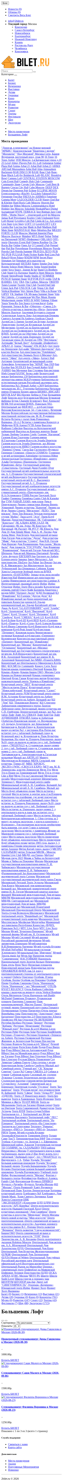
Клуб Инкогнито (38, 626)
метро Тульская (27, 852)
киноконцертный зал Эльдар (17, 605)
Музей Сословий (21, 937)
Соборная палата (19, 1074)
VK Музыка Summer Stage (39, 294)
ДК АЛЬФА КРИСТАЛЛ (29, 522)
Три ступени (53, 1138)
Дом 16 (5, 531)
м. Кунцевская (29, 736)
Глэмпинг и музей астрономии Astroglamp (30, 454)
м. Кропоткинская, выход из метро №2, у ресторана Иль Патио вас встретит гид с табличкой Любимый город (28, 730)
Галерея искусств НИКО (15, 446)
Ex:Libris (36, 193)
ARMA (56, 166)
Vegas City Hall (45, 288)
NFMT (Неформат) (29, 239)
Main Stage (7, 230)
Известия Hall (9, 577)
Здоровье (13, 95)
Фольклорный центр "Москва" (27, 1175)
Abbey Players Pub (21, 163)
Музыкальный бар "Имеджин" (34, 952)
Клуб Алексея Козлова (48, 623)
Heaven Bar (47, 202)
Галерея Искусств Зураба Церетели (36, 440)
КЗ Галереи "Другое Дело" (32, 595)
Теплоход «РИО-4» (35, 1129)
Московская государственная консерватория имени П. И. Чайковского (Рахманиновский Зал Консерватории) (25, 870)
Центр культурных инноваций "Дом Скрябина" (25, 1210)
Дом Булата (22, 535)
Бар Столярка (35, 370)
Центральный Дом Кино (39, 1248)
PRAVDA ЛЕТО (42, 251)
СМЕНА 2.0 (40, 1071)
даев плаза (37, 501)
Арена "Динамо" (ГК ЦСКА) (30, 345)
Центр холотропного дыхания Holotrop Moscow (31, 1241)
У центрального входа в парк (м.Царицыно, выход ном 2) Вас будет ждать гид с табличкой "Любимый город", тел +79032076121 (30, 1153)
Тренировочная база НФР (30, 1138)
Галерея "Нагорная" (49, 434)
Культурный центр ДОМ (15, 693)
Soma (37, 266)
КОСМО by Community (21, 666)
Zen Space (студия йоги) (32, 303)
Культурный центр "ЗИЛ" (16, 684)
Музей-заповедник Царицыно (25, 942)
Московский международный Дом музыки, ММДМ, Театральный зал (25, 903)
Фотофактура (28, 1178)
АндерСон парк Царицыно (25, 336)
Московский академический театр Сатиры (30, 875)
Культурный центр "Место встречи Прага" (27, 686)
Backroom (6, 172)
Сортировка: (8, 1322)
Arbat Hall (36, 166)
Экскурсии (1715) (39, 1303)
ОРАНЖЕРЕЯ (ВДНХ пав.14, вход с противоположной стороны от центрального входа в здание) (30, 973)
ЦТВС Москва (19, 1275)
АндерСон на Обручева (23, 333)
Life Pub (30, 221)
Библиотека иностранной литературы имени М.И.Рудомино (29, 378)
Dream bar (7, 190)
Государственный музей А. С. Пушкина (24, 483)
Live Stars (6, 224)
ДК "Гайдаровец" (47, 519)
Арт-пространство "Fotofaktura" (38, 352)
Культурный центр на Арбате (36, 696)
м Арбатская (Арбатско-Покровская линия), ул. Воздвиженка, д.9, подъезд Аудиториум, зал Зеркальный (29, 720)
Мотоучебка (38, 922)
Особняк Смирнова (20, 983)
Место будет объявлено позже (18, 791)
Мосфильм (24, 922)
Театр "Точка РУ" (44, 1092)
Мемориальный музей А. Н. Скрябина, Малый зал (30, 788)
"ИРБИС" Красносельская (16, 150)
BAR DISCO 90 (22, 172)
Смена (28, 1071)
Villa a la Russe (48, 291)
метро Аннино (9, 849)
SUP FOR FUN (36, 278)
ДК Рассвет (20, 528)
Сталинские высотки (13, 1080)
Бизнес (12, 83)
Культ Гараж (19, 678)
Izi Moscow (54, 214)
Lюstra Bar (7, 227)
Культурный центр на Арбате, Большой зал (26, 699)
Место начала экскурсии (23, 836)
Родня (42, 1047)
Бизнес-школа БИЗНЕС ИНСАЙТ (40, 391)
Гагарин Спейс (28, 434)
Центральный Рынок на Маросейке (21, 1266)
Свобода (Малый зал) (46, 1065)
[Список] (2, 1320)
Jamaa (4, 217)
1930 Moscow (23, 160)
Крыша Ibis (50, 669)
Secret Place (46, 257)
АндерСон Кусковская (29, 324)
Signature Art (8, 260)
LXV (53, 224)
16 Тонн (49, 156)
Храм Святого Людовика (31, 1196)
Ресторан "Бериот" (33, 1022)
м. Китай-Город (24, 727)
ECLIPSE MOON (47, 190)
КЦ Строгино (47, 702)
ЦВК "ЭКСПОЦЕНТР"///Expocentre (18, 1201)
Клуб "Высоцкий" (35, 611)
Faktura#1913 (49, 193)
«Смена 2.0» (49, 306)
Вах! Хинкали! (51, 400)
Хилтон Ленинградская (36, 1190)
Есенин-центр (9, 559)
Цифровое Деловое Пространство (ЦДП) (24, 1272)
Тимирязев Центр (38, 1135)
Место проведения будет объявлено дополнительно (30, 838)
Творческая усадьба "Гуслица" (31, 1086)
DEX (55, 187)
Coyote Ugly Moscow (33, 184)
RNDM (28, 257)
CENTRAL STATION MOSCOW (41, 178)
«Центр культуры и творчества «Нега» (23, 309)
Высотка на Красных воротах (33, 431)
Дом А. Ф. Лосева (41, 531)
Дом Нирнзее (9, 544)
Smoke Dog (46, 263)
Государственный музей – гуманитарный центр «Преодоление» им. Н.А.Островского (28, 492)
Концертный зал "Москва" (16, 644)
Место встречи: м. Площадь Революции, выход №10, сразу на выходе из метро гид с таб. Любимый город (31, 803)
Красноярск (21, 51)
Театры (12, 113)
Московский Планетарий (35, 906)
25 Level (6, 163)
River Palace (17, 257)
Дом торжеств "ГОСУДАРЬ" (25, 547)
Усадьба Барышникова (34, 1166)
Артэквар (6, 361)
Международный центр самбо (33, 781)
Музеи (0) (6, 1300)
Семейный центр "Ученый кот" (19, 1068)
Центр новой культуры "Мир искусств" (24, 1217)
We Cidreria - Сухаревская (16, 297)
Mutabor (26, 236)
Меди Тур (45, 769)
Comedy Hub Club (29, 181)
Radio (41, 254)
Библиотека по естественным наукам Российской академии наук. (29, 381)
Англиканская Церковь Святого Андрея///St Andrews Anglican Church (30, 317)
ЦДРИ (47, 1202)
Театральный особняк (13, 1120)
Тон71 (11, 1138)
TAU (15, 281)
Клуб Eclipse (8, 620)
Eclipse (32, 190)
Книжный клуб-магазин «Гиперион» (34, 635)
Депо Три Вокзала (22, 513)
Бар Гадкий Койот (37, 367)
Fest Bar (17, 196)
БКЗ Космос (24, 394)
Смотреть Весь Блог (19, 15)
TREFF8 (54, 281)
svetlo (48, 278)
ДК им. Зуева (23, 525)
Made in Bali (34, 227)
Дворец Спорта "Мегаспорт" (23, 510)
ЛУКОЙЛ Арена (28, 717)
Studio (27, 275)
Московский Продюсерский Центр (21, 909)
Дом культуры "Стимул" (24, 541)
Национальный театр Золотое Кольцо (23, 961)
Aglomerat (47, 163)
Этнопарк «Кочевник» (40, 1284)
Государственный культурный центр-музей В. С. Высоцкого (25, 479)
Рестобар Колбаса (11, 1022)
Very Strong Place (30, 291)
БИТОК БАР (8, 394)
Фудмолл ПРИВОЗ (42, 1181)
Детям (11, 92)
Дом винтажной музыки (44, 535)
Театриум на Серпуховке (15, 1126)
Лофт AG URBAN (25, 714)
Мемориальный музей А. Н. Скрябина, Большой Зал (31, 785)
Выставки (13, 89)
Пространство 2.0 (25, 1016)
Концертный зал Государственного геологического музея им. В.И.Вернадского (30, 652)
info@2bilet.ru (16, 20)
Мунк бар (26, 955)
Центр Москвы (50, 1214)
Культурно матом (37, 678)
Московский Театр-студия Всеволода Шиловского (28, 911)
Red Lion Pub (52, 254)
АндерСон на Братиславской (32, 327)
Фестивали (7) (9, 1303)
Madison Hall (49, 227)
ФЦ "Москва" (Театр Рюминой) (29, 1186)
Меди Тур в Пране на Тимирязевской (29, 771)
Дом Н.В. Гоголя (48, 541)
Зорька (35, 574)
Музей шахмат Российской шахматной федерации (24, 939)
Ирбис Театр (20, 586)
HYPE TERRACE (25, 211)
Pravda (56, 248)
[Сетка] (6, 1320)
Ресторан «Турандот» (13, 1034)
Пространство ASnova (48, 1016)
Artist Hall (31, 169)
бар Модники (19, 370)
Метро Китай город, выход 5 (35, 849)
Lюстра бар (20, 227)
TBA (21, 281)
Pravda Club (8, 251)
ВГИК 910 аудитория (13, 403)
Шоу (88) (23, 1303)
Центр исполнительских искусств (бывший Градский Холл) (30, 1207)
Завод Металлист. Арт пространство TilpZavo (27, 561)
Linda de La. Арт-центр (48, 221)
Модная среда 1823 (12, 858)
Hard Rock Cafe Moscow (26, 202)
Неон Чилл (21, 964)
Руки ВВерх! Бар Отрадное (30, 1056)
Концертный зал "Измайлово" (31, 641)
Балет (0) (6, 1294)
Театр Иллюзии (45, 1099)
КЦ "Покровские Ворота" (24, 702)
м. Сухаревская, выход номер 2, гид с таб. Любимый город (30, 747)
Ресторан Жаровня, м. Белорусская (26, 1039)
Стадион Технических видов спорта (33, 1077)
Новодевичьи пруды (42, 967)
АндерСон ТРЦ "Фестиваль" (41, 339)
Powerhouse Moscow (40, 248)
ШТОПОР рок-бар (24, 1281)
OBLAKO (46, 239)
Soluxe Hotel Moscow (21, 266)
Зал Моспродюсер (33, 565)
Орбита (17, 977)
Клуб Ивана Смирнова (14, 626)
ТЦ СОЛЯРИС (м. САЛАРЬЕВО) (20, 1147)
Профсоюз (7, 1019)
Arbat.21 (47, 166)
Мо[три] (49, 855)
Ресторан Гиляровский (27, 1038)
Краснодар (21, 27)
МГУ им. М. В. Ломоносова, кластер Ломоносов (30, 768)
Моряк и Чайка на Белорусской (42, 858)
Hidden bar (7, 205)
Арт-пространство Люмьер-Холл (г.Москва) (26, 355)
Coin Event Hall (10, 181)
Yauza (4, 303)
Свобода (29, 1065)
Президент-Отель (38, 1010)
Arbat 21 (25, 166)
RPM (36, 257)
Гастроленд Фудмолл (46, 449)
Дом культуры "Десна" (28, 538)
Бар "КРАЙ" (37, 364)
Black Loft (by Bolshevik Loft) (23, 175)
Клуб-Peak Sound (23, 629)
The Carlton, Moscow (36, 281)
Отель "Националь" (43, 983)
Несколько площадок (40, 964)
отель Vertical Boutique (48, 992)
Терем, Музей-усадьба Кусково (26, 1132)
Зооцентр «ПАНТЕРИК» (15, 574)
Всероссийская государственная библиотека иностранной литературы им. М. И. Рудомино (31, 414)
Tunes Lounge (9, 285)
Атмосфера (7, 364)
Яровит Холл (38, 1288)
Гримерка (15, 498)
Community (46, 181)
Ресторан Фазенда (11, 1044)
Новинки (13, 1469)
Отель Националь (32, 995)
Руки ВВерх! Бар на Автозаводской (26, 1050)
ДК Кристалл (39, 525)
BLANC (45, 175)
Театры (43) (50, 1300)
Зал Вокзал (46, 562)
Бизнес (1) (18, 1294)
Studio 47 (36, 275)
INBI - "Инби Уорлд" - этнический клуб (24, 214)
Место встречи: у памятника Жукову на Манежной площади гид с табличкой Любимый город (30, 833)
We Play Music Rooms (43, 297)
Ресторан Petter (9, 1031)
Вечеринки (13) (33, 1294)
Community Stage (10, 184)
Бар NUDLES (18, 367)
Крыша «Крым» (10, 672)
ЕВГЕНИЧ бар (27, 556)
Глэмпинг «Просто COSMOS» (30, 452)
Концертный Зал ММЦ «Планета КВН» (38, 660)
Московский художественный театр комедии (29, 918)
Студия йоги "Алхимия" (15, 1083)
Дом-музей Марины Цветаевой (31, 553)
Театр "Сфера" (25, 1092)
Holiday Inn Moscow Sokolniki (18, 208)
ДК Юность (46, 528)
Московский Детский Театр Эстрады (22, 882)
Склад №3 (18, 1071)
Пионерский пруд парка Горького (39, 1007)
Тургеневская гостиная (48, 1144)
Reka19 (5, 257)
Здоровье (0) (21, 1297)
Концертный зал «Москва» (32, 647)
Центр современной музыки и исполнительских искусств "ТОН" (26, 1235)
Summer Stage (19, 278)
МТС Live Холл (30, 928)
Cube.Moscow (37, 187)
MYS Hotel (38, 236)
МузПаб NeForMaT (12, 949)
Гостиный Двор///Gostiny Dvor (36, 467)
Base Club (45, 172)
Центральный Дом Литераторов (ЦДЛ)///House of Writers (25, 1256)
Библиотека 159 (19, 376)
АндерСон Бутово (35, 321)
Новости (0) (15, 9)
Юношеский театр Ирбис (15, 1288)
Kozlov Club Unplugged (40, 217)
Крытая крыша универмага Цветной (22, 669)
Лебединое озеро (11, 708)
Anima (16, 166)
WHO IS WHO (32, 300)
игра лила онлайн (49, 574)
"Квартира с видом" (43, 150)
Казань (19, 42)
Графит (5, 498)
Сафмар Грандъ (21, 1062)
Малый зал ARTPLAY (26, 757)
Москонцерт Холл (48, 919)
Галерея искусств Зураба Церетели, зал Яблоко (28, 443)
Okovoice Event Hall (19, 242)
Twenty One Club (26, 285)
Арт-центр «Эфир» (29, 358)
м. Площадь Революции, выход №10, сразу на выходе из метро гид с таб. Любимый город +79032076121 (31, 742)
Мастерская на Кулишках (15, 760)
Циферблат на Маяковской (39, 1269)
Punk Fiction (30, 254)
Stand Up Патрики (17, 272)
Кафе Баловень (36, 589)
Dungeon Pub (20, 190)
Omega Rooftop (39, 242)
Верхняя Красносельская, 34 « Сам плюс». (25, 410)
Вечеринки (14, 86)
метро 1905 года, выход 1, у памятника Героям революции (30, 844)
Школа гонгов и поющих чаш (32, 1278)
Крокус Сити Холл (46, 666)
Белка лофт (32, 373)
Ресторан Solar (27, 1031)
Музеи (11, 104)
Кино (11, 98)
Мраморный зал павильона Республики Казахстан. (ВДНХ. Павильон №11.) (30, 925)
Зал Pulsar (33, 562)
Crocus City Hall (19, 187)
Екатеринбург (23, 36)
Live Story (18, 224)
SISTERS (26, 263)
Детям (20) (7, 1297)
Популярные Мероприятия (23, 1466)
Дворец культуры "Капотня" (31, 507)
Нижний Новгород (26, 39)
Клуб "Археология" (12, 611)
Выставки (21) (51, 1294)
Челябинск (21, 48)
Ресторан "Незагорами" (26, 1025)
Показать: (6, 1325)
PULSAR (17, 254)
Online (16, 245)
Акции (12, 1463)
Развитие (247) (21, 1300)
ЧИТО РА (34, 1275)
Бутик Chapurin (20, 400)
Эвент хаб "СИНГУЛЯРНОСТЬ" (24, 1283)
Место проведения (18, 131)
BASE (35, 172)
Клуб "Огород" (20, 614)
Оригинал (27, 977)
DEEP (48, 187)
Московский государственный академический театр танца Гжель (31, 878)
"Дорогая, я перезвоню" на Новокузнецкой (26, 147)
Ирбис (43, 583)
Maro (33, 230)
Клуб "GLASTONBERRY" (27, 608)
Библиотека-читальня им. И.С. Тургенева (30, 387)
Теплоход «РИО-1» (12, 1129)
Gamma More (8, 199)
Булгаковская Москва (36, 397)
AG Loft (36, 163)
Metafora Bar (44, 230)
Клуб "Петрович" (39, 614)
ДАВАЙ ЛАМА (21, 501)
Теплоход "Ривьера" (42, 1126)
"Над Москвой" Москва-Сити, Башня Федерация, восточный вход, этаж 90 (30, 155)
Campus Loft (15, 178)
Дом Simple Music (20, 531)
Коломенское (8, 638)
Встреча (6, 419)
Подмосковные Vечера (14, 1010)
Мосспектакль (9, 922)
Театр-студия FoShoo (38, 1111)
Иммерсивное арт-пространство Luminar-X (35, 580)
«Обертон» (35, 306)
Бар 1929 (49, 364)
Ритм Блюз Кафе (28, 1047)
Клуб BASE (51, 617)
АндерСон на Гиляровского (17, 330)
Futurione (52, 196)
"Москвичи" (8, 153)
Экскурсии (14, 122)
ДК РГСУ (33, 528)
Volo (56, 294)
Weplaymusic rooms (12, 300)
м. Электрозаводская (30, 754)
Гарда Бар (28, 449)
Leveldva (20, 221)
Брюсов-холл (15, 397)
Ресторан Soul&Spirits (48, 1031)
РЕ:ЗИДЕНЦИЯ (43, 1019)
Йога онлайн (35, 586)
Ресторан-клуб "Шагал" (36, 1044)
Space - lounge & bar (25, 269)
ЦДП (40, 1202)
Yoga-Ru (13, 303)
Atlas (40, 169)
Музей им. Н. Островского (35, 934)
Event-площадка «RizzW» (15, 193)
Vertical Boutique (10, 291)
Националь (44, 958)
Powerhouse (21, 248)
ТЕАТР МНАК (30, 1102)
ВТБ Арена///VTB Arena (27, 425)
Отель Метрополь (11, 995)
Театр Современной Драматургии (35, 1108)
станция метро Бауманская (41, 1080)
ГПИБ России (30, 495)
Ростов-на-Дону (24, 45)
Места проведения (18, 1460)
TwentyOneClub (46, 285)
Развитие (13, 107)
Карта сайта (15, 1447)
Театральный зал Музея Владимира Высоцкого (25, 1116)
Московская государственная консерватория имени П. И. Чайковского (29, 864)
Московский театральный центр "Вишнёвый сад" (30, 914)
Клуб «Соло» (27, 623)
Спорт (11, 110)
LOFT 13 (30, 224)
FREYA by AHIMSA (34, 196)
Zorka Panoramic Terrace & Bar (27, 305)
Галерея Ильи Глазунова (15, 437)
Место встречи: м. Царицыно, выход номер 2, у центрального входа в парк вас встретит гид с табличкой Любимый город (28, 812)
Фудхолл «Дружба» (12, 1184)
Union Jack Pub (9, 288)
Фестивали (14, 116)
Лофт (11, 714)
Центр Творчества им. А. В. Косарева (25, 1238)
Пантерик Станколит (24, 1001)
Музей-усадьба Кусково (47, 946)
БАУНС (20, 373)
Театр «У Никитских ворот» (30, 1095)
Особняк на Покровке (33, 980)
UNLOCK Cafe (27, 288)
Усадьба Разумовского (27, 1172)
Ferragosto (7, 196)
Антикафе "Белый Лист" (15, 342)
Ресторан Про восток (43, 1041)
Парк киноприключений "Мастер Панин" (22, 1003)
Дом (56, 528)
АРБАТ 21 (7, 345)
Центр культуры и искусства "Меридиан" (28, 1213)
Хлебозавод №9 (32, 1193)
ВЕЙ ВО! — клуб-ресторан (37, 406)
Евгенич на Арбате (47, 556)
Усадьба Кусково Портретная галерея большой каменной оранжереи (29, 1169)
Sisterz (35, 263)
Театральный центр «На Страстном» (36, 1123)
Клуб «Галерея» (49, 620)
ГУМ (9, 501)
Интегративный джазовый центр (20, 583)
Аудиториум (22, 364)
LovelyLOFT (43, 224)
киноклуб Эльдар (35, 602)
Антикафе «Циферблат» (44, 342)
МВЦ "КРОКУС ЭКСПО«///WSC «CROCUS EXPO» (23, 765)
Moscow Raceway (11, 236)
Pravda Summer (23, 251)
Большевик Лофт (18, 134)
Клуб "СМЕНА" (23, 617)
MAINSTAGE (22, 230)
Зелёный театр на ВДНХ (37, 571)
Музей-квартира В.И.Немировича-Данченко (24, 945)
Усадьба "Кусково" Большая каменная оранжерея (26, 1161)
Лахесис (46, 705)
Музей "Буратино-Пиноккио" (28, 931)
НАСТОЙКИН (28, 958)
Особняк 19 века (43, 977)
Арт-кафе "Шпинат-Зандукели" (36, 349)
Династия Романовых (23, 519)
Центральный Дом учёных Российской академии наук (30, 1259)
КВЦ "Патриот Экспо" (22, 592)
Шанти (45, 1275)
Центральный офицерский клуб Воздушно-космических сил (27, 1262)
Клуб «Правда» (10, 623)
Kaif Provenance (17, 217)
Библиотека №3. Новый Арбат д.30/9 (22, 385)
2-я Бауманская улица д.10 (46, 160)
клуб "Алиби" (52, 608)
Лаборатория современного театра (21, 705)
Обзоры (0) (14, 12)
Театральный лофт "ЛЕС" (43, 1117)
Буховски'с (36, 400)
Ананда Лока (24, 315)
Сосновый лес (38, 1074)
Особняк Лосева (10, 980)
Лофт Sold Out (45, 714)
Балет (11, 80)
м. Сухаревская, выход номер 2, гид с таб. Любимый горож (31, 750)
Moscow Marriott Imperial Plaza (36, 233)
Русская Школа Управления (34, 1059)
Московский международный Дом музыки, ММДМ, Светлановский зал (30, 899)
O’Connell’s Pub (41, 245)
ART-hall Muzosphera (13, 169)
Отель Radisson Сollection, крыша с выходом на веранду (27, 991)
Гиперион (7, 452)
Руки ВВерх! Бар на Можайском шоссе (27, 1052)
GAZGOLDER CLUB (29, 199)
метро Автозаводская (49, 845)
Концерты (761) (48, 1297)
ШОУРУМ (7, 1281)
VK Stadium (16, 294)
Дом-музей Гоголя (30, 550)
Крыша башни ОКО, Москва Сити (40, 672)
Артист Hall (47, 358)
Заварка (22, 559)
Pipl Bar (10, 248)
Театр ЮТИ (18, 1111)
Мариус (43, 757)
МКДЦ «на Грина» (33, 855)
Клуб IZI (21, 620)
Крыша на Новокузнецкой (16, 675)
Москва (39, 861)
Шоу (10, 119)
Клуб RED (33, 620)
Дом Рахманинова (27, 544)
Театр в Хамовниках (23, 1099)
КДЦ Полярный (45, 592)
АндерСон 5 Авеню (12, 321)
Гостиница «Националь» (23, 461)
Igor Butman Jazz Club (48, 211)
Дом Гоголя (8, 538)
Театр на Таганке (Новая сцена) (34, 1105)
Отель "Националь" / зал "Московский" (24, 986)
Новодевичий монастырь (15, 967)
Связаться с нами (18, 1444)
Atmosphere (49, 169)
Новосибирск (22, 33)
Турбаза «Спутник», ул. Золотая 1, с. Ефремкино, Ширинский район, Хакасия (29, 1143)
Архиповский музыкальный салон (33, 361)
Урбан (26, 1159)
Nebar (48, 236)
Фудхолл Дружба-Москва (38, 1184)
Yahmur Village (49, 300)
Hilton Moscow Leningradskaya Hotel (34, 205)
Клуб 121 (39, 617)
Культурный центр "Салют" (40, 690)
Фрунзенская (22, 1181)
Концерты (14, 101)
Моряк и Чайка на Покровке (17, 861)
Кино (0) (34, 1297)
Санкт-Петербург (25, 30)
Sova (11, 269)
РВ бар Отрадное (24, 1019)
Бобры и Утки (39, 394)
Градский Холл (47, 495)
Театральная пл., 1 (11, 1114)
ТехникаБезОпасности (14, 1135)
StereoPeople (16, 275)
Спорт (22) (37, 1300)
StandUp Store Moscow (41, 272)
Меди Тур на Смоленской (29, 775)
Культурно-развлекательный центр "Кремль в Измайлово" (30, 680)
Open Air (26, 245)
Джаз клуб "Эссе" (30, 516)
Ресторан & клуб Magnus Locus (37, 1028)
